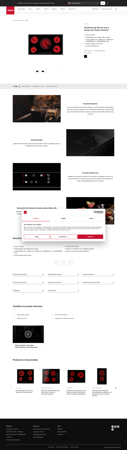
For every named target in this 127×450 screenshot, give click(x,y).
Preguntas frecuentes (13, 440)
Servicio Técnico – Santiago (14, 431)
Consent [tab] (35, 218)
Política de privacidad (62, 447)
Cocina (30, 9)
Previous (11, 388)
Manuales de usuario (39, 434)
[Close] (107, 3)
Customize (62, 236)
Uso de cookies (74, 447)
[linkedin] (112, 429)
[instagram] (115, 426)
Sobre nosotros (62, 431)
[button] (83, 3)
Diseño (62, 9)
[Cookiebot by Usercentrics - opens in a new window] (95, 212)
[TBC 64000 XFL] (51, 376)
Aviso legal (51, 447)
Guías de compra (38, 431)
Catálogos (95, 9)
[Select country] (120, 9)
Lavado (38, 9)
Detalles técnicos (38, 86)
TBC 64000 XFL (46, 388)
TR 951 (15, 86)
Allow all (90, 236)
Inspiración (72, 9)
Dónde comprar (107, 9)
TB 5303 (69, 388)
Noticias (59, 429)
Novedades (21, 9)
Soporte (54, 9)
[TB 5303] (76, 376)
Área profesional (38, 437)
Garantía (9, 437)
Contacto (60, 434)
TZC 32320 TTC (97, 388)
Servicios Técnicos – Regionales (16, 434)
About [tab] (91, 218)
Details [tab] (63, 218)
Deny (36, 236)
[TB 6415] (25, 376)
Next (59, 71)
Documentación (51, 86)
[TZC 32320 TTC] (102, 376)
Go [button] (103, 3)
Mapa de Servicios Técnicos (41, 429)
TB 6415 (18, 388)
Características (26, 86)
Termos (46, 9)
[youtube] (118, 426)
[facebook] (112, 426)
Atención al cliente (12, 429)
